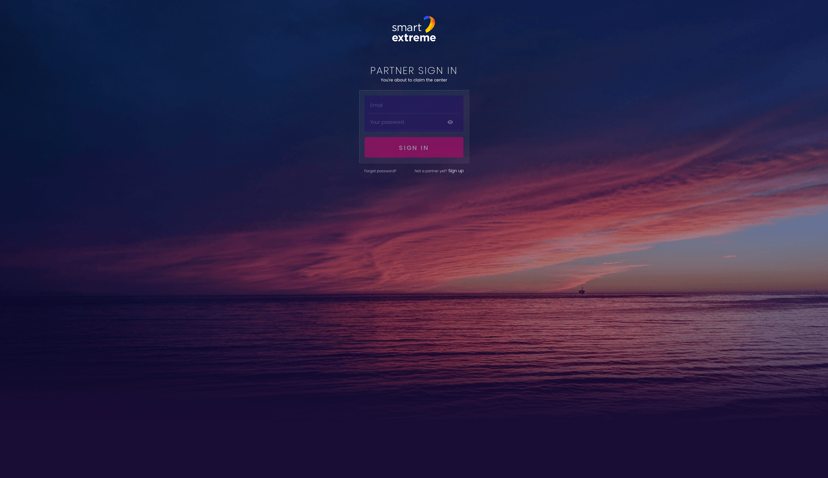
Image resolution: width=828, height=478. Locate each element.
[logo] (414, 28)
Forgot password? (380, 170)
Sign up (439, 171)
